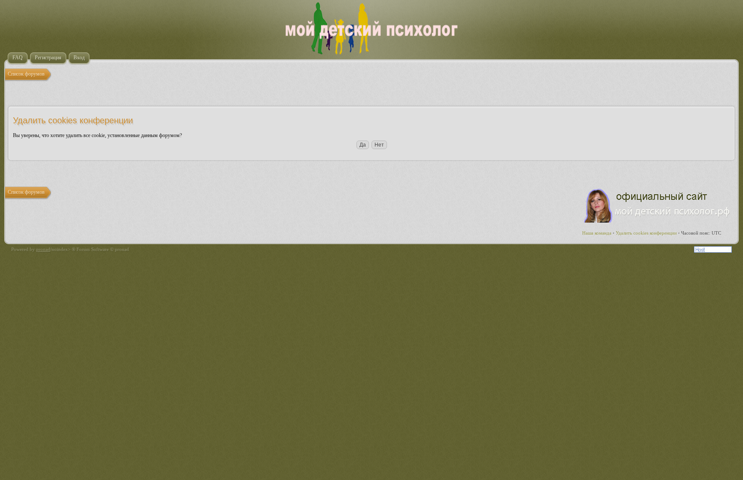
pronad (43, 249)
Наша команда (596, 232)
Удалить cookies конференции (646, 232)
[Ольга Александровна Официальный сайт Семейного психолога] (657, 220)
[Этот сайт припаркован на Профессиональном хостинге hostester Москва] (713, 251)
